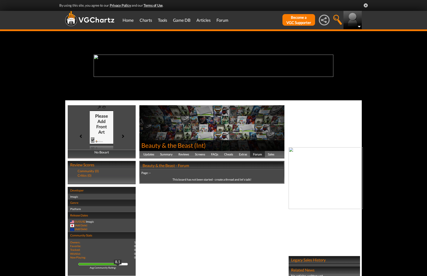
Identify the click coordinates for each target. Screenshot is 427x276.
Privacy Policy (120, 5)
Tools (162, 20)
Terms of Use (153, 5)
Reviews (183, 154)
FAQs (214, 154)
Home (128, 20)
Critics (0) (84, 175)
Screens (200, 154)
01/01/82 (80, 221)
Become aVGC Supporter (298, 20)
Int (200, 145)
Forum (222, 20)
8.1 (117, 262)
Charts (146, 20)
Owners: (75, 242)
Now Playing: (78, 257)
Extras (243, 154)
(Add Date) (81, 225)
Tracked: (75, 249)
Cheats (228, 154)
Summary (166, 154)
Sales (271, 154)
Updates (148, 154)
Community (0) (88, 171)
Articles (203, 20)
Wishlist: (75, 253)
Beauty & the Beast (167, 145)
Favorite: (75, 246)
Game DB (182, 20)
